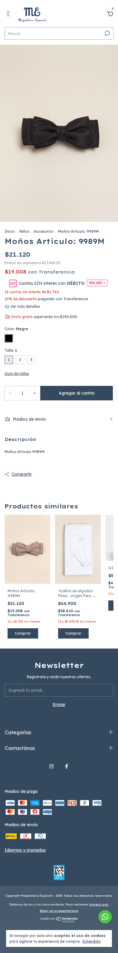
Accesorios (44, 231)
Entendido (92, 941)
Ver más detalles (24, 306)
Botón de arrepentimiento (59, 911)
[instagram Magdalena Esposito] (51, 766)
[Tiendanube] (59, 921)
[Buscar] (106, 33)
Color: (16, 329)
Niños (24, 231)
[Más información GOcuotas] (97, 283)
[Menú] (9, 14)
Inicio (10, 231)
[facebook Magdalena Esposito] (66, 766)
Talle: (11, 350)
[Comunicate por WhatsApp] (105, 917)
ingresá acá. (99, 904)
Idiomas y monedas (25, 850)
